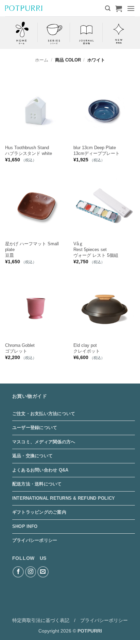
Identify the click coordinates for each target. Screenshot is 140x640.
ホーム (41, 60)
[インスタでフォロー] (30, 571)
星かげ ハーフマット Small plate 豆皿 (32, 249)
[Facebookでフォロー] (18, 571)
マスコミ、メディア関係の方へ (43, 441)
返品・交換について (32, 455)
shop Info (24, 526)
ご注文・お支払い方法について (43, 413)
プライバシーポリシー (34, 540)
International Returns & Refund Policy (63, 498)
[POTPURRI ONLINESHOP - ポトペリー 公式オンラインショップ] (23, 8)
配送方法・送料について (37, 483)
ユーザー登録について (34, 427)
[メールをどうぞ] (43, 571)
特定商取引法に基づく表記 (40, 620)
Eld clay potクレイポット (86, 348)
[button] (107, 8)
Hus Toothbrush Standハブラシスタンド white (28, 150)
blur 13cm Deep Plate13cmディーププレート (96, 150)
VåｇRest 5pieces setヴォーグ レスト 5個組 (95, 249)
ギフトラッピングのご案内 (39, 512)
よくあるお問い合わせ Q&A (40, 470)
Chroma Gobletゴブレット (20, 348)
